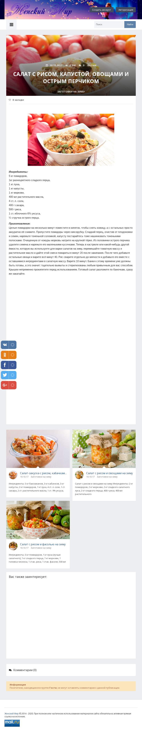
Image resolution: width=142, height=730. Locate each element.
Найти (130, 24)
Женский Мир (12, 713)
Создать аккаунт (101, 9)
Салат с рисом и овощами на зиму (109, 473)
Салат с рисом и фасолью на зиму (43, 544)
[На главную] (42, 10)
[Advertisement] (71, 326)
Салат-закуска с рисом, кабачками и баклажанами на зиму (43, 473)
